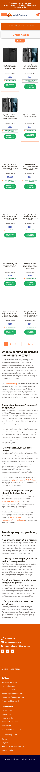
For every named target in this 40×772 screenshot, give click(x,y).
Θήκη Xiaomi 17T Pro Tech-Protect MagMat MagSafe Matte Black (30, 66)
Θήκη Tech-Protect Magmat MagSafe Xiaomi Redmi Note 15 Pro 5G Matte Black (30, 314)
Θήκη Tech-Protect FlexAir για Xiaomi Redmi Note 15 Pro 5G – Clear (30, 217)
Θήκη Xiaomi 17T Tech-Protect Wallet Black (30, 115)
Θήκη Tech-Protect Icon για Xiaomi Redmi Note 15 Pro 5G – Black (10, 264)
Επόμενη (31, 344)
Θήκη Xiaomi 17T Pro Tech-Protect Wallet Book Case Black (10, 66)
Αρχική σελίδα (12, 26)
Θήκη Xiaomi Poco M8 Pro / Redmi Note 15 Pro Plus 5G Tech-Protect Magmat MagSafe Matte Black (10, 315)
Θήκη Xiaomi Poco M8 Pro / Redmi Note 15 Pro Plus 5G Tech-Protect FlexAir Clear (9, 217)
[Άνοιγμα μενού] (4, 14)
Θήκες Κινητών (21, 26)
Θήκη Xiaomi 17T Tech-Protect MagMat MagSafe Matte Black (10, 116)
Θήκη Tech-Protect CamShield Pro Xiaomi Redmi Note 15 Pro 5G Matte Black (30, 265)
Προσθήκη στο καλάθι (10, 85)
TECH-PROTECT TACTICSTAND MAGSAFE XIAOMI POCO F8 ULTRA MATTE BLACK (30, 167)
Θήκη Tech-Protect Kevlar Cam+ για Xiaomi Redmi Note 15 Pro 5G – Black (9, 167)
